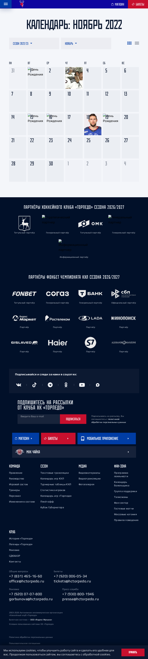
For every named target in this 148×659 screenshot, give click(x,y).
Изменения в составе (22, 501)
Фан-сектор (121, 502)
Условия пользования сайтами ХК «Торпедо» (31, 624)
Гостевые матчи (124, 508)
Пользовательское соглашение (24, 643)
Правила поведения (126, 520)
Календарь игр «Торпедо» (56, 495)
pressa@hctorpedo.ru (80, 599)
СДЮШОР (14, 555)
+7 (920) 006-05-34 (70, 576)
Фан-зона (120, 466)
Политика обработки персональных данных (31, 637)
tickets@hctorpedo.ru (72, 581)
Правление (16, 472)
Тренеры (14, 490)
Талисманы (121, 497)
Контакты (15, 561)
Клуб (12, 531)
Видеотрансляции (90, 478)
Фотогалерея (86, 484)
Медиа (83, 466)
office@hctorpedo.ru (26, 581)
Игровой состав (18, 484)
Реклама (14, 550)
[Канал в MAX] (98, 385)
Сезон (44, 466)
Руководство (16, 478)
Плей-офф (47, 501)
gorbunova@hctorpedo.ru (31, 599)
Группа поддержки (125, 491)
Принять (133, 652)
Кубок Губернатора (52, 507)
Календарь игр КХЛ (52, 478)
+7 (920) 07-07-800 (25, 594)
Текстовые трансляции (54, 472)
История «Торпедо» (21, 538)
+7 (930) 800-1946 (78, 594)
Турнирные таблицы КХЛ (55, 484)
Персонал (15, 495)
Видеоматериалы (89, 472)
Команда (14, 466)
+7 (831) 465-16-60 (25, 576)
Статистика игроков (52, 490)
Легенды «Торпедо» (21, 544)
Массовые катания (125, 514)
